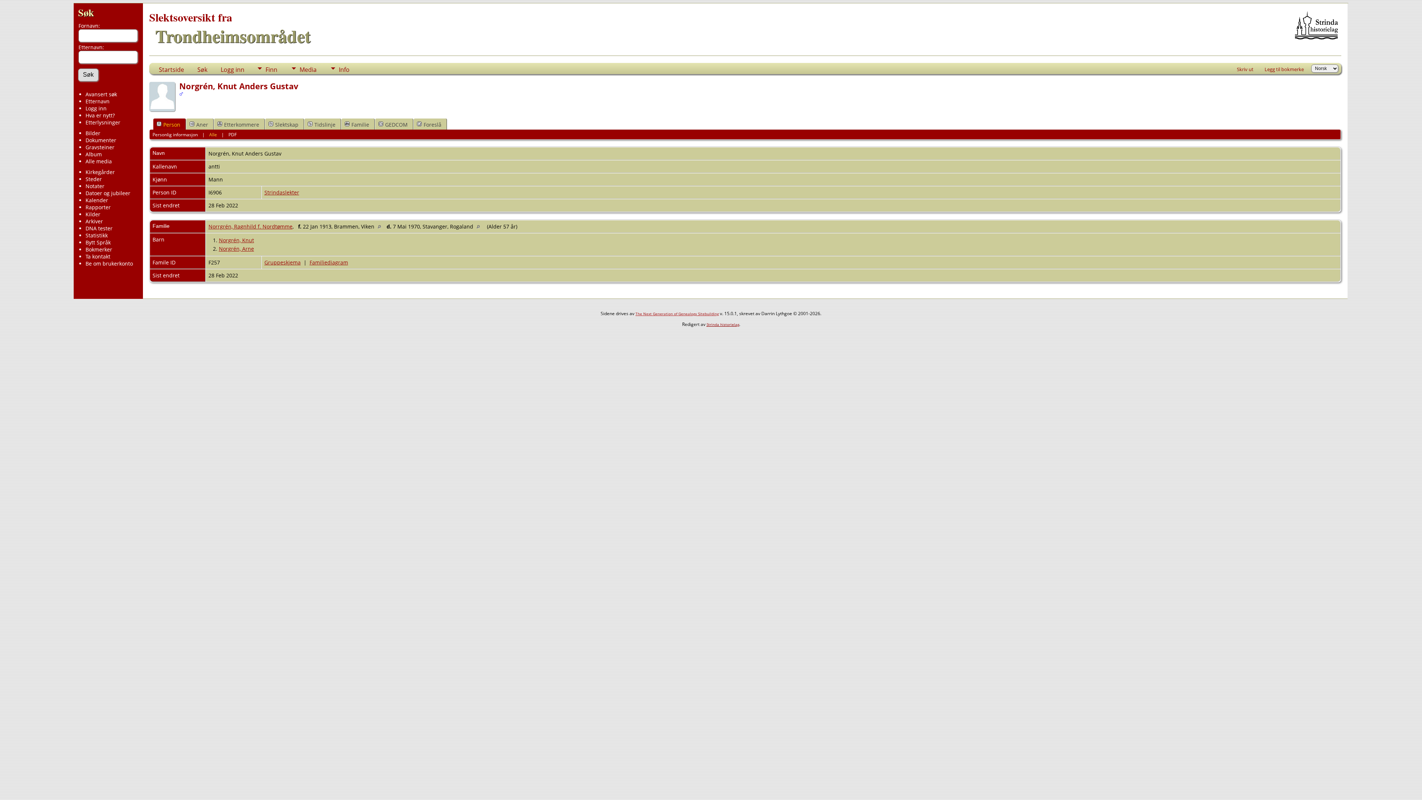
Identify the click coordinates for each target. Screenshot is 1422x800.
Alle (213, 134)
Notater (95, 186)
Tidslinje (325, 124)
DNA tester (99, 228)
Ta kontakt (98, 256)
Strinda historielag (723, 324)
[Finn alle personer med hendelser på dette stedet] (381, 226)
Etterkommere (241, 124)
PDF (232, 134)
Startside (171, 70)
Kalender (97, 200)
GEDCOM (396, 124)
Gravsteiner (100, 147)
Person (171, 124)
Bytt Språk (98, 242)
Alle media (99, 161)
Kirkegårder (100, 172)
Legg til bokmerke (1284, 69)
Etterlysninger (103, 122)
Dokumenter (101, 140)
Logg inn (96, 108)
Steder (94, 179)
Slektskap (286, 124)
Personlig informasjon (175, 134)
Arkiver (94, 221)
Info (344, 70)
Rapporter (98, 207)
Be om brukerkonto (109, 263)
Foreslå (432, 124)
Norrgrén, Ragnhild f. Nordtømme (250, 226)
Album (94, 154)
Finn (271, 70)
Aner (202, 124)
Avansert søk (101, 94)
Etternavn (98, 101)
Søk (86, 12)
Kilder (93, 214)
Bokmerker (99, 249)
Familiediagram (329, 262)
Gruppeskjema (282, 262)
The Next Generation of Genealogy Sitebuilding (677, 313)
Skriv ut (1245, 69)
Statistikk (97, 235)
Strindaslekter (281, 192)
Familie (360, 124)
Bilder (93, 133)
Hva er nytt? (100, 115)
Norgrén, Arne (236, 248)
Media (308, 70)
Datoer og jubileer (108, 193)
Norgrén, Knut (236, 240)
